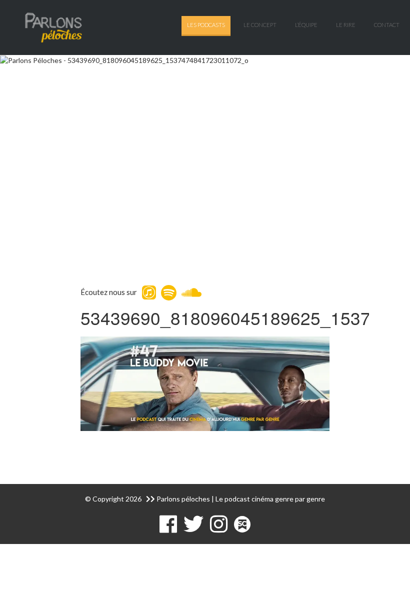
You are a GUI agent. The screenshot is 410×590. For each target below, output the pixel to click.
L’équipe (306, 25)
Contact (387, 25)
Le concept (260, 25)
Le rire (346, 25)
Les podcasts (206, 25)
